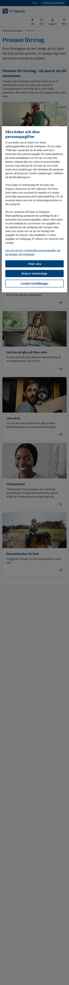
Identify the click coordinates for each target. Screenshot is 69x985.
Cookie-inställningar (34, 283)
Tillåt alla (34, 263)
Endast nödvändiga (34, 273)
